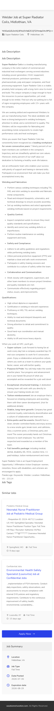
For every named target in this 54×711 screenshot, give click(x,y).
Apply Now (25, 633)
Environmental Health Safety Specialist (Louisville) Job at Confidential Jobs (24, 574)
